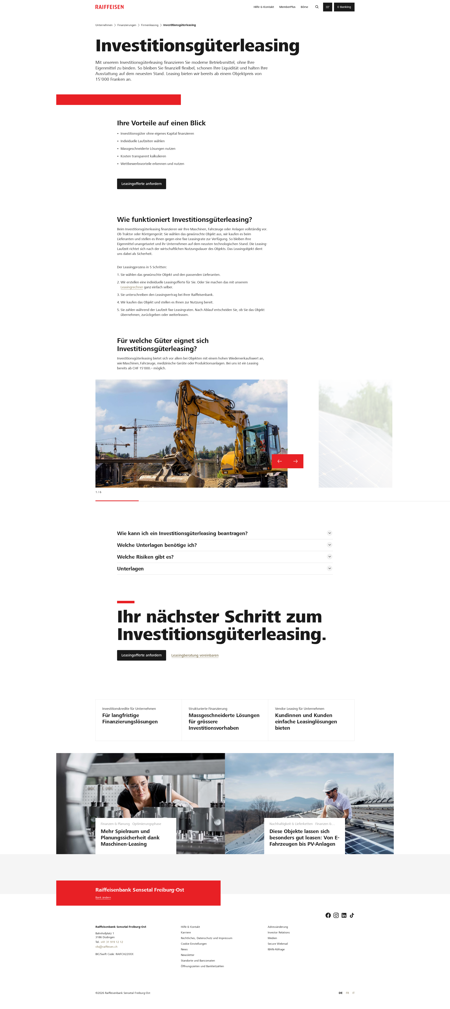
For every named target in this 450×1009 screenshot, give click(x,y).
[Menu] (327, 7)
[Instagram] (336, 915)
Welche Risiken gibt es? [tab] (145, 557)
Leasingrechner (132, 287)
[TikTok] (352, 915)
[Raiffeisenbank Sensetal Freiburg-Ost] (109, 7)
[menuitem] (263, 7)
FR (347, 993)
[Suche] (316, 7)
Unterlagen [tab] (130, 569)
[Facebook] (328, 915)
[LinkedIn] (344, 915)
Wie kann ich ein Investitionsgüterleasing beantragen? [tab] (182, 533)
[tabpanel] (190, 439)
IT (353, 993)
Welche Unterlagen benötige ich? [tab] (157, 545)
